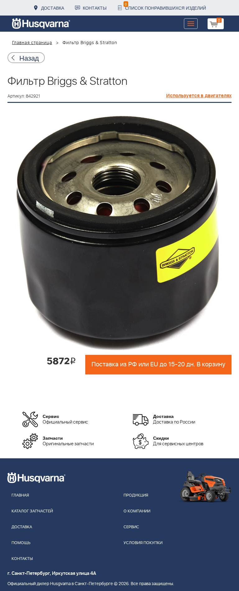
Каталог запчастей (32, 511)
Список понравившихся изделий (165, 6)
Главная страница (32, 43)
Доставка (52, 8)
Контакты (94, 8)
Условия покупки (143, 543)
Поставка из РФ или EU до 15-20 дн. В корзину (158, 364)
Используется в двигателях (199, 95)
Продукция (136, 495)
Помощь (21, 543)
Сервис (131, 527)
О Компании (137, 511)
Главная (20, 495)
